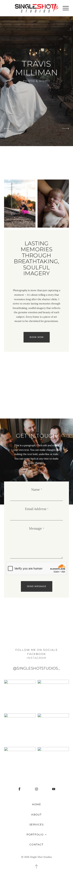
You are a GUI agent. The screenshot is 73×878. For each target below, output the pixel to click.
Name (35, 489)
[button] (66, 8)
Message (35, 528)
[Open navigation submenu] (46, 834)
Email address (35, 509)
